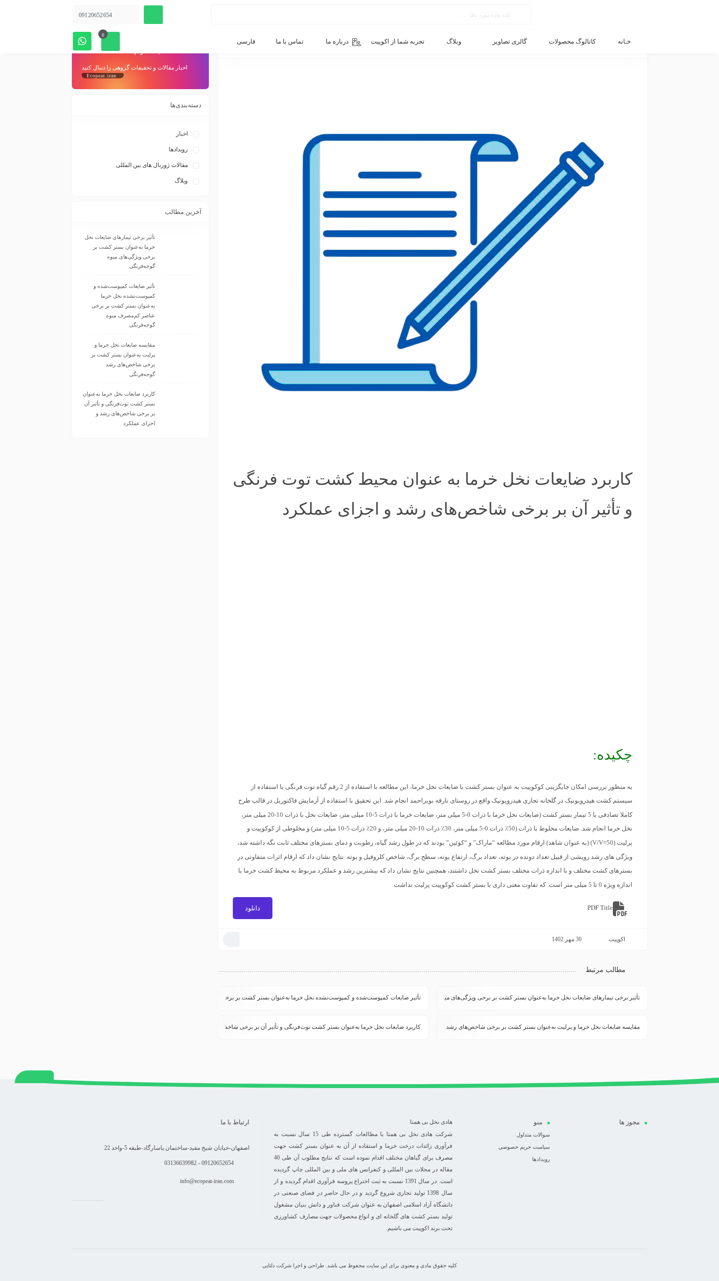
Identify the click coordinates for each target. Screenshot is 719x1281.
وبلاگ (181, 180)
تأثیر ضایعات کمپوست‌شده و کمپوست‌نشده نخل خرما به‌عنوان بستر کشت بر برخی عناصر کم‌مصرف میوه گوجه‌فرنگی (323, 997)
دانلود (252, 908)
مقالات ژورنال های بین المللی (152, 165)
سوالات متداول (533, 1135)
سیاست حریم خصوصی (524, 1147)
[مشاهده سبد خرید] (110, 41)
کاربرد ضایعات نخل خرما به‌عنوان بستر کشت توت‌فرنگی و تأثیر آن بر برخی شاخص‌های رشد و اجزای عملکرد (323, 1026)
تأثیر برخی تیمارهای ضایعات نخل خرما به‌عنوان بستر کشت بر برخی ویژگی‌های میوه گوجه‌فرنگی (542, 997)
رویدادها (178, 149)
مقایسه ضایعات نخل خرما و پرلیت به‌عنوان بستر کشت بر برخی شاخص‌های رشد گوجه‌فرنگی (542, 1026)
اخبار (182, 133)
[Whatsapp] (82, 41)
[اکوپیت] (610, 14)
